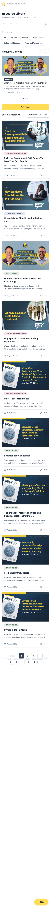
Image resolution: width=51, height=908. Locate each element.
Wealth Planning (39, 37)
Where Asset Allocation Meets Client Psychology (25, 83)
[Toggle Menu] (47, 4)
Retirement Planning (19, 37)
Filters (27, 107)
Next (36, 662)
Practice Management (34, 43)
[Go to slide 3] (27, 98)
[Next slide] (46, 51)
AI (5, 37)
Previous (11, 656)
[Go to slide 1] (23, 98)
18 (28, 662)
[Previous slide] (41, 51)
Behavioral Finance (12, 43)
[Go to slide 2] (25, 98)
